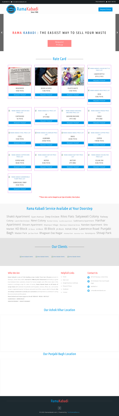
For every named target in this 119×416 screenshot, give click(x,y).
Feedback (65, 289)
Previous (2, 32)
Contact (65, 292)
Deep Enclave (52, 216)
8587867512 (6, 2)
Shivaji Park (103, 233)
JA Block (60, 229)
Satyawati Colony (87, 216)
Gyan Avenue (37, 216)
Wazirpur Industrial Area (70, 225)
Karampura (90, 233)
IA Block (39, 229)
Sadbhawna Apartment (83, 220)
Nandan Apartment (91, 224)
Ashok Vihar (71, 228)
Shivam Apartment (32, 224)
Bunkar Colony (52, 221)
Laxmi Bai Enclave (22, 221)
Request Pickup (105, 9)
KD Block (21, 229)
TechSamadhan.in (73, 412)
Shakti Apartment (18, 216)
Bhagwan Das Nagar (51, 233)
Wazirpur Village (51, 225)
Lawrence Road (89, 229)
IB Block (49, 229)
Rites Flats (67, 216)
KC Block (32, 229)
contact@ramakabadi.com (19, 2)
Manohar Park (79, 233)
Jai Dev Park (33, 233)
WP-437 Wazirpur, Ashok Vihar (99, 277)
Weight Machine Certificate (70, 283)
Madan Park (21, 233)
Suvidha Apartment (65, 221)
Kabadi (27, 9)
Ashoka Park (68, 233)
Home (64, 277)
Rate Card (66, 280)
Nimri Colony (38, 220)
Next (117, 32)
